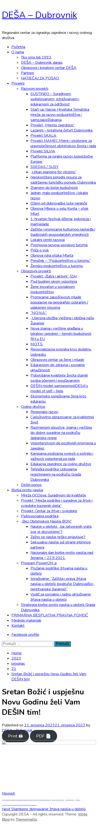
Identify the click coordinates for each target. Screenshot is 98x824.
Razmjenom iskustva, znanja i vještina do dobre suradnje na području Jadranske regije (61, 433)
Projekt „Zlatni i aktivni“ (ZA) (53, 276)
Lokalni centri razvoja (47, 239)
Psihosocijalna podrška (40, 516)
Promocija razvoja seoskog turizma (59, 245)
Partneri (27, 73)
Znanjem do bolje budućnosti (54, 187)
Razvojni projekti (34, 88)
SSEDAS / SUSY (44, 166)
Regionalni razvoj (44, 411)
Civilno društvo (33, 406)
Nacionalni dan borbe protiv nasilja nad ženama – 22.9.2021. (61, 555)
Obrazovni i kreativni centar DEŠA (48, 67)
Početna (18, 47)
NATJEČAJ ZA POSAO (40, 78)
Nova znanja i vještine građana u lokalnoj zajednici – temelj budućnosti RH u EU (60, 333)
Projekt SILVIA (42, 151)
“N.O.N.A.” (38, 312)
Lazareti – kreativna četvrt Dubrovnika (61, 130)
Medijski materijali (26, 620)
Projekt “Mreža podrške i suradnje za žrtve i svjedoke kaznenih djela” (57, 503)
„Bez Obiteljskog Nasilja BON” (46, 521)
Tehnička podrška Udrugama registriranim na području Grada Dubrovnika (55, 474)
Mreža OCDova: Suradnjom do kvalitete (53, 495)
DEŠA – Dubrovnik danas (42, 62)
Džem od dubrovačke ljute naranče (58, 203)
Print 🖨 (15, 736)
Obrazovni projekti (36, 271)
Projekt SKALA (43, 135)
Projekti (17, 83)
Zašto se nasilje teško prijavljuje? (57, 537)
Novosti (8, 793)
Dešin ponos (31, 484)
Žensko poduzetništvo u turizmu (56, 266)
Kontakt (17, 625)
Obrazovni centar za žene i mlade (57, 359)
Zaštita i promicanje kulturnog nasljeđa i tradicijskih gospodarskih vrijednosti (62, 232)
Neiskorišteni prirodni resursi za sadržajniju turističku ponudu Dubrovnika (63, 180)
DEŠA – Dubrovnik (39, 15)
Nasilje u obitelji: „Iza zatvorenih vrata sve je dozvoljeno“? (61, 529)
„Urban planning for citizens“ (53, 172)
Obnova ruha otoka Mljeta (51, 255)
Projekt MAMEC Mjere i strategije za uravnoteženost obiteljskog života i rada (63, 143)
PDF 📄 (43, 736)
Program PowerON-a (39, 563)
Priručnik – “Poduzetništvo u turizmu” (60, 260)
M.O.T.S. (36, 344)
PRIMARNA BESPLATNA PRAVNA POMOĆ (49, 615)
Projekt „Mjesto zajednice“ (52, 125)
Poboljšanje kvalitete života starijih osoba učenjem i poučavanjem (59, 378)
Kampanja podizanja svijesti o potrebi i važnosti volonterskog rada (61, 456)
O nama (17, 52)
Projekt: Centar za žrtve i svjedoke (49, 511)
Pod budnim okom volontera (53, 281)
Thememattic (26, 819)
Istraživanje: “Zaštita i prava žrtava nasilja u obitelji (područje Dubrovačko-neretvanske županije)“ (62, 584)
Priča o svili (39, 250)
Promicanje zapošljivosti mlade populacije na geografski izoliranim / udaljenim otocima (59, 302)
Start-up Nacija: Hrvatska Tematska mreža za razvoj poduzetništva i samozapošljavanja (59, 115)
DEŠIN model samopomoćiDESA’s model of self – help (59, 388)
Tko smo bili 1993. (36, 57)
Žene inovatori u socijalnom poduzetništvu (52, 289)
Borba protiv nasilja (27, 490)
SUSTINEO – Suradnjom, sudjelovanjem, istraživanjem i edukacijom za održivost (54, 99)
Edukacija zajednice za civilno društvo (60, 464)
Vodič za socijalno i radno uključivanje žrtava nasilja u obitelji (60, 597)
